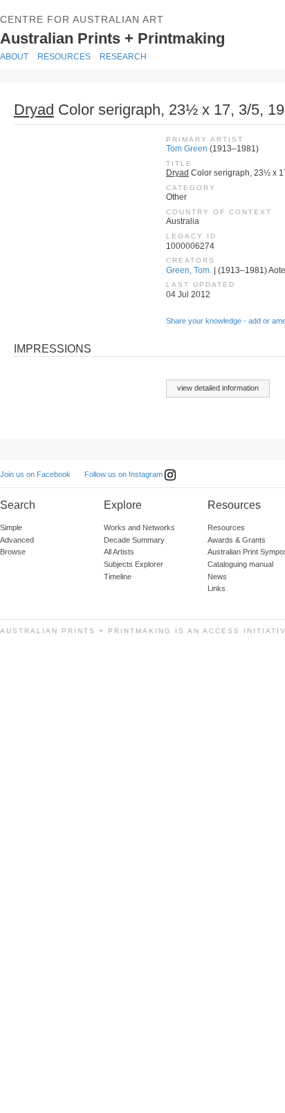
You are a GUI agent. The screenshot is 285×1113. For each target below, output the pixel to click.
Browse (13, 552)
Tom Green (187, 148)
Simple (11, 527)
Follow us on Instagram (124, 474)
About (14, 57)
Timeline (117, 576)
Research (123, 57)
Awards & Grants (237, 540)
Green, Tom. (189, 270)
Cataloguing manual (240, 564)
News (217, 576)
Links (217, 588)
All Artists (119, 552)
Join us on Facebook (35, 474)
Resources (64, 57)
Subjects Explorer (133, 564)
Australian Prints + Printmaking (133, 37)
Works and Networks (139, 527)
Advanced (17, 540)
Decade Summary (134, 540)
